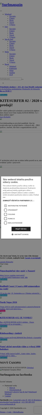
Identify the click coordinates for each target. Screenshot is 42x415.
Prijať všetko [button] (21, 229)
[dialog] (21, 207)
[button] (21, 201)
